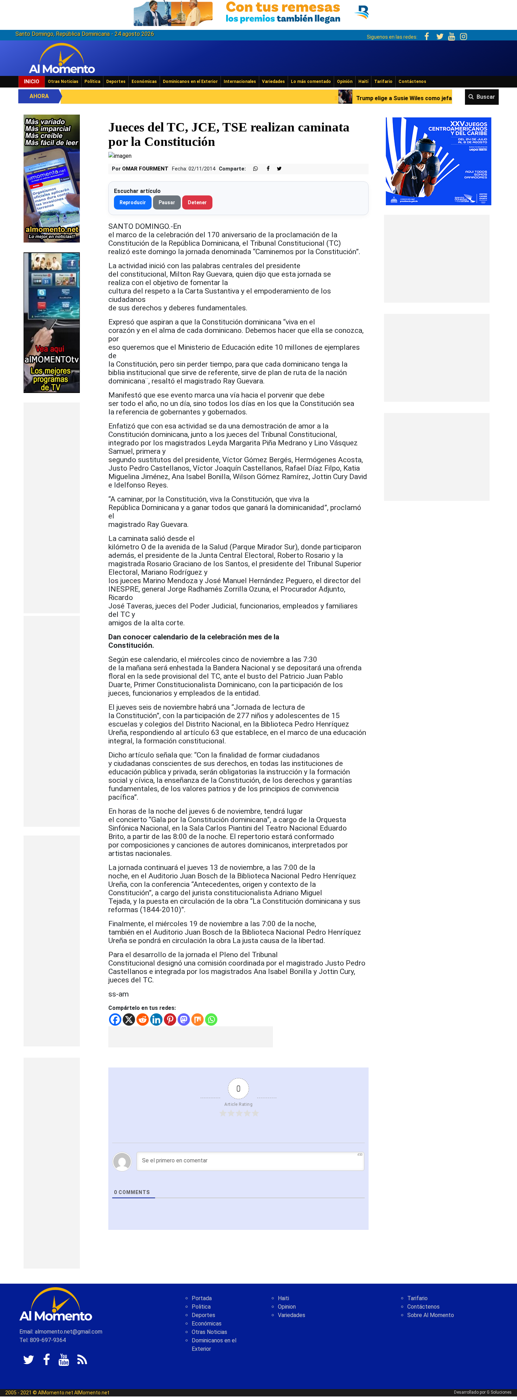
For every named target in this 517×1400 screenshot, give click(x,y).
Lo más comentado (311, 81)
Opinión (344, 81)
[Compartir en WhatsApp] (252, 169)
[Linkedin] (156, 1019)
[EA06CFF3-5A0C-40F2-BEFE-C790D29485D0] (52, 322)
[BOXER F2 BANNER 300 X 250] (438, 160)
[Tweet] (276, 169)
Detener (197, 202)
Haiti (283, 1298)
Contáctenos (412, 81)
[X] (129, 1019)
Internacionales (240, 81)
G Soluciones (499, 1392)
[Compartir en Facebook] (264, 169)
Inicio (31, 81)
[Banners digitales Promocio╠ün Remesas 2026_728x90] (258, 11)
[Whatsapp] (211, 1019)
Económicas (144, 81)
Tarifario (383, 81)
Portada (202, 1298)
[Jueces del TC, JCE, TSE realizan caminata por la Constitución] (120, 155)
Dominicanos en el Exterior (190, 81)
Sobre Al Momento (430, 1315)
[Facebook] (115, 1019)
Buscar (486, 96)
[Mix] (197, 1019)
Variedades (273, 81)
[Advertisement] (52, 507)
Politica (201, 1306)
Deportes (116, 81)
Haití (363, 81)
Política (92, 81)
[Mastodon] (184, 1019)
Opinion (287, 1306)
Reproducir (133, 202)
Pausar (167, 202)
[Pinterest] (170, 1019)
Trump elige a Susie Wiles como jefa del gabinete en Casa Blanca (358, 98)
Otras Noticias (63, 81)
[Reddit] (142, 1019)
